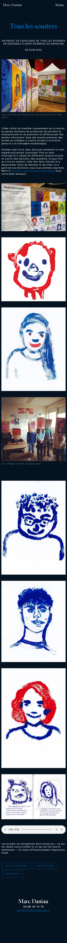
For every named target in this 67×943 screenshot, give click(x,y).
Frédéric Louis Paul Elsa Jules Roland (33, 171)
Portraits (12, 874)
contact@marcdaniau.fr (33, 910)
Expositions (45, 866)
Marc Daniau (12, 5)
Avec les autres (16, 866)
